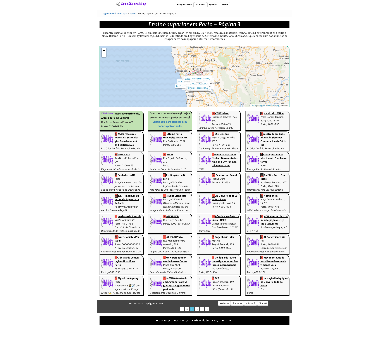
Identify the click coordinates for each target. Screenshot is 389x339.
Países (214, 4)
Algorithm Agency (128, 278)
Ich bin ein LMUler (274, 113)
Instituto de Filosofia (129, 216)
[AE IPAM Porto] (189, 73)
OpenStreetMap (273, 105)
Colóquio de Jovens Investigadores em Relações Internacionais (225, 261)
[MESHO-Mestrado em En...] (201, 74)
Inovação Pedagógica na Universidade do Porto (274, 282)
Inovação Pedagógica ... (198, 87)
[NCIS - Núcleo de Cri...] (186, 75)
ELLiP (170, 154)
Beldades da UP (126, 175)
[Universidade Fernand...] (198, 74)
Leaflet (253, 105)
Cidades (201, 4)
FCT (217, 278)
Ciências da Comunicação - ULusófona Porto (128, 261)
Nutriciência (271, 195)
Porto (133, 13)
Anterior (238, 303)
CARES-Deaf (222, 113)
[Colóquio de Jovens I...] (193, 72)
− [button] (104, 55)
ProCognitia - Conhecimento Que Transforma (273, 158)
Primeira (225, 303)
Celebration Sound (226, 175)
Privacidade (201, 320)
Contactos (164, 320)
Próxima (250, 303)
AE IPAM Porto (174, 237)
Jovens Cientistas (176, 195)
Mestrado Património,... (201, 78)
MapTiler (262, 105)
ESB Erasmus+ (223, 134)
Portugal (122, 13)
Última (262, 303)
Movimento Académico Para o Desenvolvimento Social (273, 261)
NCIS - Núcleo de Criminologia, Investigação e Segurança (274, 220)
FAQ (216, 320)
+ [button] (104, 50)
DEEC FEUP (124, 154)
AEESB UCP (185, 85)
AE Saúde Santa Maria (199, 84)
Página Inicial (185, 4)
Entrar (225, 4)
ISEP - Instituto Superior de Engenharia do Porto (127, 199)
